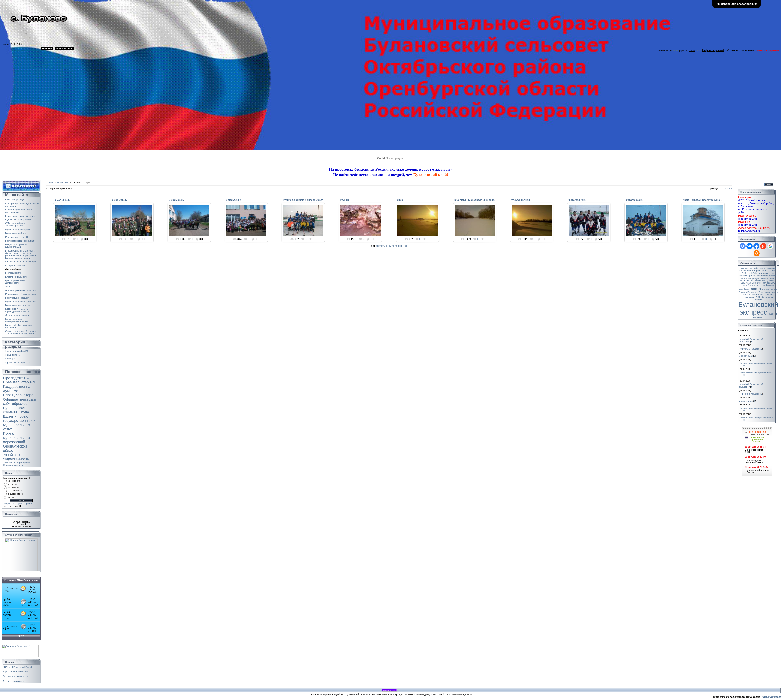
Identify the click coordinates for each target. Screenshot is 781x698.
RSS (699, 50)
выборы (766, 275)
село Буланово (768, 280)
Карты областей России (15, 671)
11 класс (768, 294)
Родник (344, 200)
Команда (770, 285)
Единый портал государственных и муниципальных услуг (19, 422)
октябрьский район (750, 280)
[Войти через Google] (770, 246)
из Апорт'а (13, 487)
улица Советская (750, 285)
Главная (50, 182)
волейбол (744, 289)
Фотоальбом (63, 182)
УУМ (753, 273)
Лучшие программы (13, 681)
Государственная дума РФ (17, 388)
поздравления (768, 292)
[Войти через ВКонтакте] (749, 246)
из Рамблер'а (15, 490)
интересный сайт (760, 270)
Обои (748, 270)
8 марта (743, 292)
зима (400, 200)
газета (755, 288)
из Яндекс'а (14, 481)
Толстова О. (757, 294)
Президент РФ (16, 378)
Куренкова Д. (754, 292)
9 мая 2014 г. (62, 200)
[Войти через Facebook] (756, 246)
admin (76, 223)
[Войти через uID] (743, 246)
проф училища (768, 268)
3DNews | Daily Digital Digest (17, 667)
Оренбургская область (763, 283)
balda (591, 223)
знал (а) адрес (15, 494)
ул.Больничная (520, 200)
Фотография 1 (577, 200)
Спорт (8, 358)
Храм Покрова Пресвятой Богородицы (706, 200)
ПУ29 (742, 270)
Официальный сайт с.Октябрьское (19, 401)
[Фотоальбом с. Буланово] (21, 539)
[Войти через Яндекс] (763, 246)
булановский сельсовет (764, 278)
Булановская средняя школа (16, 410)
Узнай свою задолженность (16, 457)
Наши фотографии (15, 351)
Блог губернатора (18, 395)
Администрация (771, 697)
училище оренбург (750, 268)
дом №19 (746, 283)
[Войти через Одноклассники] (757, 253)
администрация (747, 275)
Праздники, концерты (16, 362)
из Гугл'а (12, 484)
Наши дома (11, 355)
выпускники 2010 (751, 297)
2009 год (746, 273)
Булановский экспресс (758, 308)
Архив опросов (24, 503)
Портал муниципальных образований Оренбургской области (16, 442)
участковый (762, 273)
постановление (769, 289)
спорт (763, 285)
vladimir (362, 225)
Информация (746, 356)
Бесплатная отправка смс (16, 676)
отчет (772, 273)
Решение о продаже (749, 348)
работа (773, 270)
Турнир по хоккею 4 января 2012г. (303, 200)
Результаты (9, 503)
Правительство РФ (19, 382)
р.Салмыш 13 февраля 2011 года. (474, 200)
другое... (12, 497)
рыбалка (758, 299)
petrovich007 (305, 223)
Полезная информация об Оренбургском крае (16, 463)
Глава (759, 275)
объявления (767, 297)
